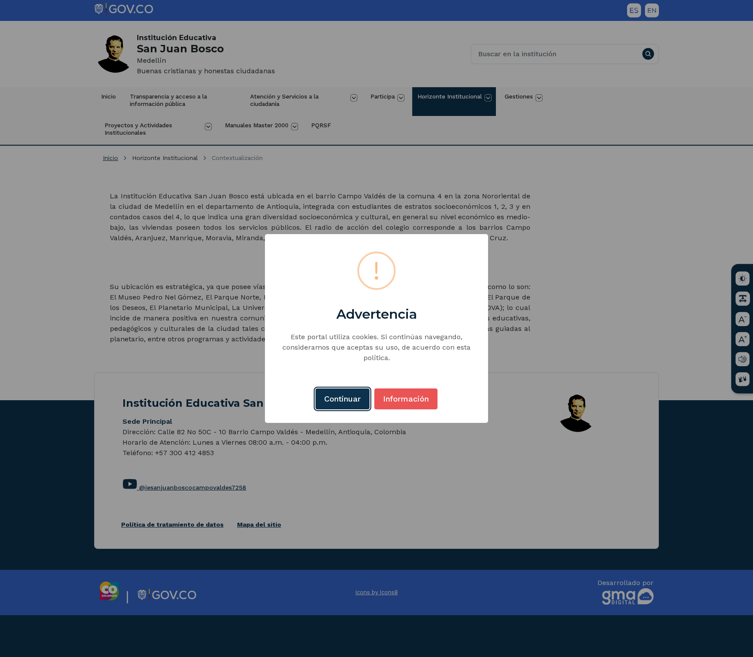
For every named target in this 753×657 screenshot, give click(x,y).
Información (406, 398)
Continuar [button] (342, 398)
